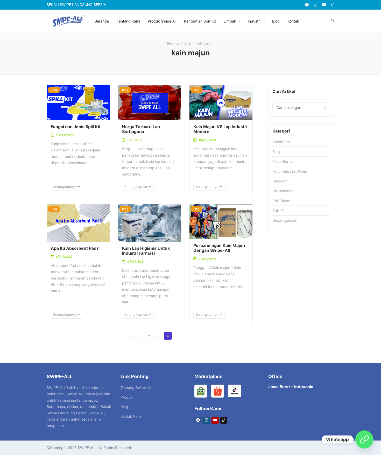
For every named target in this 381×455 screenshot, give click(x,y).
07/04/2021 (136, 261)
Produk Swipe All (162, 21)
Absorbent (281, 142)
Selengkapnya (65, 187)
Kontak (293, 21)
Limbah (230, 21)
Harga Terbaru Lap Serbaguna (141, 129)
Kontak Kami (131, 416)
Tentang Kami (128, 21)
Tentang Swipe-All (136, 387)
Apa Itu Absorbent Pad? (75, 248)
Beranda (102, 21)
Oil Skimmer (282, 191)
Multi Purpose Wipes (289, 171)
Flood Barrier (283, 161)
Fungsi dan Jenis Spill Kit (76, 126)
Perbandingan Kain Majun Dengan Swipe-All (219, 248)
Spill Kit (278, 210)
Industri (254, 21)
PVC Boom (281, 201)
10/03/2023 (207, 140)
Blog (276, 21)
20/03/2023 (65, 135)
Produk (127, 397)
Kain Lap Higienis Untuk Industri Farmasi (146, 251)
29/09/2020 (207, 259)
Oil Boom (279, 181)
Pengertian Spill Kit (200, 21)
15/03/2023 (136, 140)
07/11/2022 (64, 257)
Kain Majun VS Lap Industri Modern (220, 129)
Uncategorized (285, 220)
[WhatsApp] (364, 439)
